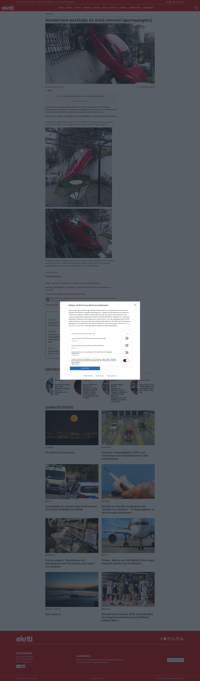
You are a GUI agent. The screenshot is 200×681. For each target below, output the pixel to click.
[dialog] (100, 340)
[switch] (126, 338)
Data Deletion (88, 376)
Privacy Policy (111, 376)
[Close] (136, 305)
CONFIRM (85, 368)
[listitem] (100, 334)
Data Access (100, 376)
